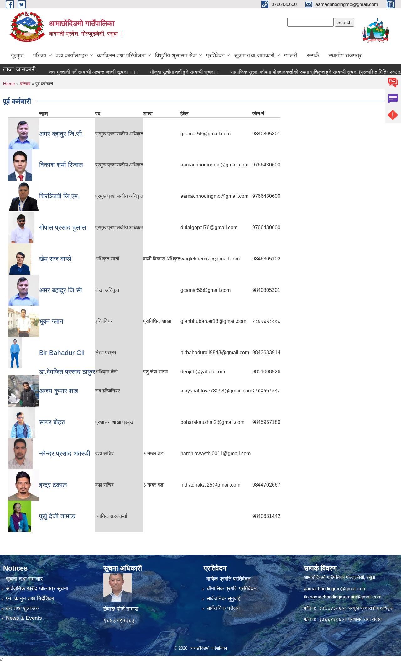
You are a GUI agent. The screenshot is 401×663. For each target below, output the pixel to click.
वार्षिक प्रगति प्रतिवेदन (228, 579)
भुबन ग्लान (51, 321)
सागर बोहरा (52, 422)
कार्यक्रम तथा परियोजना (121, 55)
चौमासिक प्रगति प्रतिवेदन (231, 589)
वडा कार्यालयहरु (72, 55)
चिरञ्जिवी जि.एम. (59, 196)
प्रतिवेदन (215, 55)
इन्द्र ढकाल (53, 484)
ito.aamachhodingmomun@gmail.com (343, 596)
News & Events (24, 618)
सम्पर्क (313, 55)
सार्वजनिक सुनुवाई (223, 599)
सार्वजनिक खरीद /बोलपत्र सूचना (37, 589)
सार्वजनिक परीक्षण (223, 608)
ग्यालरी (290, 55)
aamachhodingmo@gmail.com (335, 588)
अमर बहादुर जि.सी (60, 290)
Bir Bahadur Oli (62, 352)
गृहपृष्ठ (17, 55)
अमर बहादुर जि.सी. (61, 133)
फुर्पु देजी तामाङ (57, 516)
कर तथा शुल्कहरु (22, 608)
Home (9, 83)
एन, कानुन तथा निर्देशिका (30, 599)
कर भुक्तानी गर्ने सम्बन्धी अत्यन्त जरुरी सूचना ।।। (81, 72)
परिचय (39, 55)
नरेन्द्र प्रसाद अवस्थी (64, 453)
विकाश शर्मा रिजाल (61, 164)
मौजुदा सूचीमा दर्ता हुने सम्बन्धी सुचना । (171, 72)
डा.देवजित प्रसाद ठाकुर (67, 371)
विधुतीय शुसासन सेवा (176, 55)
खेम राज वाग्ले (55, 258)
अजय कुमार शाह (58, 390)
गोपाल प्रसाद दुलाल (62, 227)
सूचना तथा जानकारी (254, 55)
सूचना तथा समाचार (24, 579)
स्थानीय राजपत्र (345, 55)
